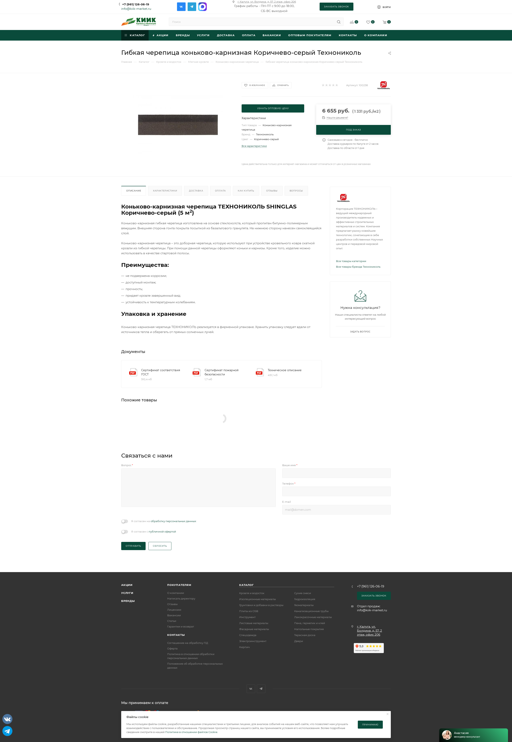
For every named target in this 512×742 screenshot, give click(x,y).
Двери (298, 641)
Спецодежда (247, 635)
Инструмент (247, 617)
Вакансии (174, 615)
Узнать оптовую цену (273, 108)
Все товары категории (351, 261)
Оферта (172, 648)
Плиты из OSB (248, 611)
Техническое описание (285, 370)
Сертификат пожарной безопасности (222, 372)
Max (202, 6)
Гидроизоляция (304, 599)
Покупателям (179, 584)
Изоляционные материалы (257, 599)
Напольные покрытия (309, 629)
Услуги (127, 592)
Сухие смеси (302, 593)
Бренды (128, 600)
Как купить (246, 190)
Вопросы (296, 190)
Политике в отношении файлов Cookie (191, 732)
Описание (133, 190)
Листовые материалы (253, 623)
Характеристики (165, 190)
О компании (175, 592)
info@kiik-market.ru (136, 9)
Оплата (220, 190)
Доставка (196, 190)
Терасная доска (304, 635)
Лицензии (174, 609)
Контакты (176, 634)
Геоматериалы (304, 605)
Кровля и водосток (251, 593)
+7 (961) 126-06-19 (135, 4)
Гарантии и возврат (180, 626)
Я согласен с (153, 531)
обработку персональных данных (173, 521)
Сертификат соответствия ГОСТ (160, 372)
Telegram (192, 6)
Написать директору (181, 598)
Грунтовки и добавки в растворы (261, 605)
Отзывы (272, 190)
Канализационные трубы (311, 611)
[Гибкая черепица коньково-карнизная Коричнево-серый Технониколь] (178, 125)
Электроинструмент (252, 641)
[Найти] (339, 22)
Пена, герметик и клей (309, 623)
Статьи (171, 620)
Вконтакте (181, 6)
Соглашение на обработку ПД (187, 642)
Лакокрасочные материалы (313, 617)
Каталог (246, 584)
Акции (127, 584)
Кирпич (244, 647)
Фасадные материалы (254, 629)
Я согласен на (163, 521)
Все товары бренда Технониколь (358, 266)
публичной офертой (162, 531)
